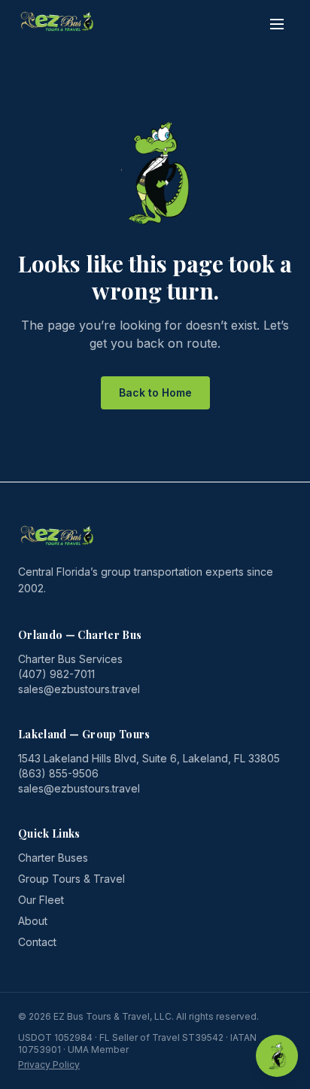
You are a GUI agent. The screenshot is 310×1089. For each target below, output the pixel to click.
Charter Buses (53, 857)
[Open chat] (277, 1056)
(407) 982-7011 (56, 674)
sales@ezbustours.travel (79, 689)
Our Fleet (41, 899)
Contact (37, 941)
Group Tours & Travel (71, 878)
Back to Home (155, 392)
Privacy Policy (49, 1064)
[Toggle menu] (277, 24)
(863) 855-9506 (58, 773)
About (32, 920)
